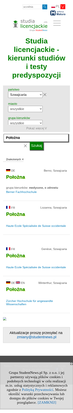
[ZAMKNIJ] (47, 402)
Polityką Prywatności (37, 390)
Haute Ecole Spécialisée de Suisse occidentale (36, 225)
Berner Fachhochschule (21, 192)
